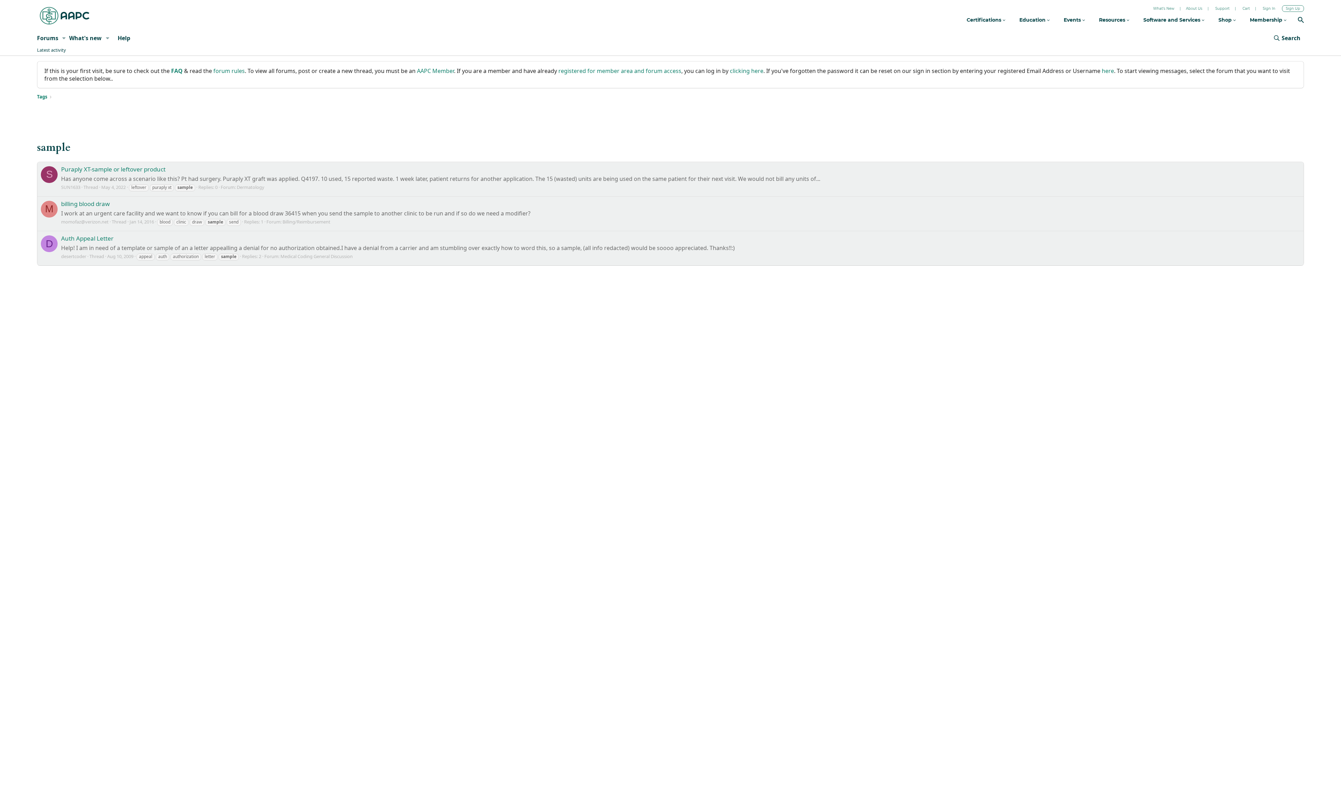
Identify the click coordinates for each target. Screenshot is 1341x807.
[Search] (1301, 21)
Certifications (985, 20)
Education (1033, 20)
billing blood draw (85, 204)
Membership (1267, 20)
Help (124, 38)
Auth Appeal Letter (87, 238)
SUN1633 (70, 187)
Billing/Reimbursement (306, 222)
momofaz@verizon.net (85, 222)
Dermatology (250, 187)
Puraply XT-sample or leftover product (113, 169)
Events (1073, 20)
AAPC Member (435, 71)
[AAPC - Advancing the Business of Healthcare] (64, 15)
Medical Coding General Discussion (316, 256)
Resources (1113, 20)
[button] (64, 38)
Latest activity (51, 50)
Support (1222, 8)
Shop (1225, 20)
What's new (85, 38)
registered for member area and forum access (619, 71)
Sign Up (1293, 8)
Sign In (1269, 8)
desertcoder (73, 256)
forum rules (229, 71)
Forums (47, 38)
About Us (1194, 8)
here (1108, 71)
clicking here (746, 71)
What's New (1163, 8)
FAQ (177, 71)
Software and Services (1172, 20)
